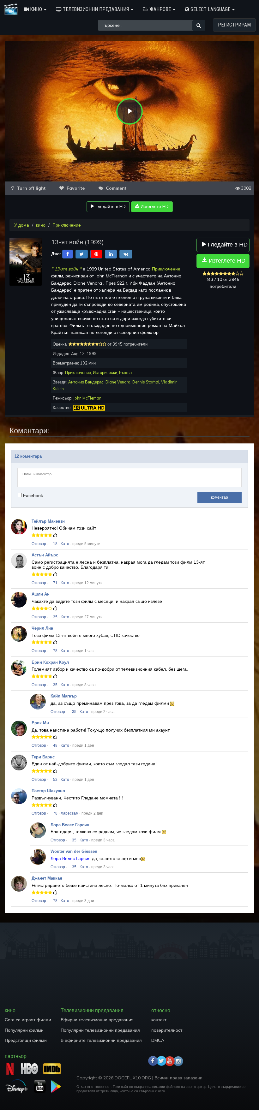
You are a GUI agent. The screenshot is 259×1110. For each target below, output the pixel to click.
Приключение (66, 225)
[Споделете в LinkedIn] (111, 253)
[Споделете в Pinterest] (96, 253)
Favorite (75, 188)
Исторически (105, 372)
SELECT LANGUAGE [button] (210, 9)
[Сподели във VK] (125, 253)
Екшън (125, 372)
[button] (35, 9)
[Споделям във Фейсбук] (67, 253)
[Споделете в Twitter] (81, 253)
